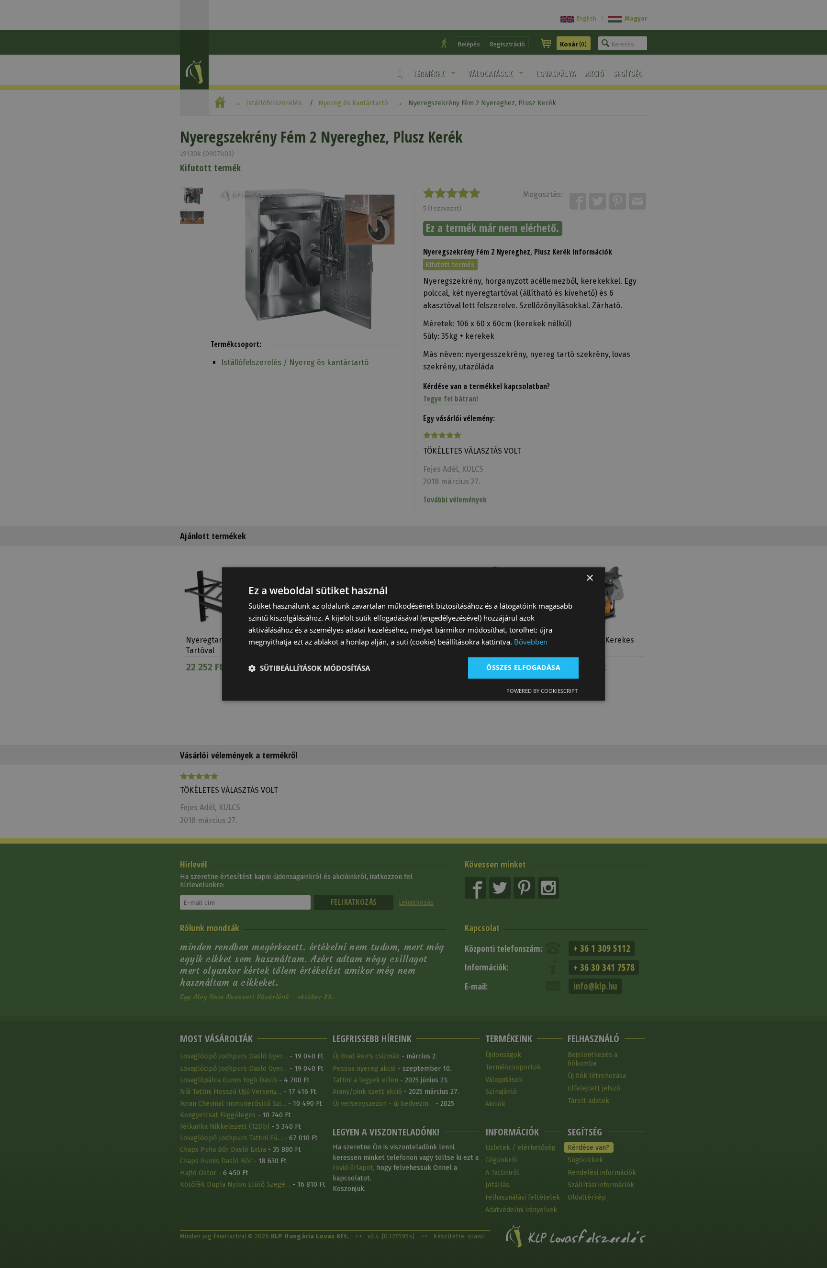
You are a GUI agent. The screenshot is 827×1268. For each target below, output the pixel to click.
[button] (309, 668)
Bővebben (531, 641)
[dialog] (413, 634)
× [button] (589, 578)
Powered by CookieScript (542, 691)
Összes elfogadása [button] (523, 667)
